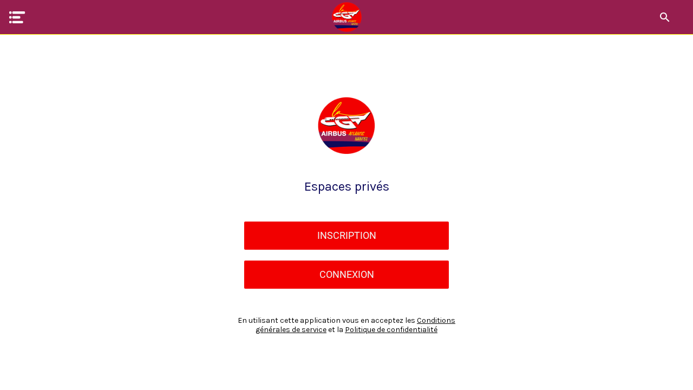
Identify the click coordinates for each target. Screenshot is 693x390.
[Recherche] (665, 17)
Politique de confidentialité (391, 329)
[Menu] (17, 17)
